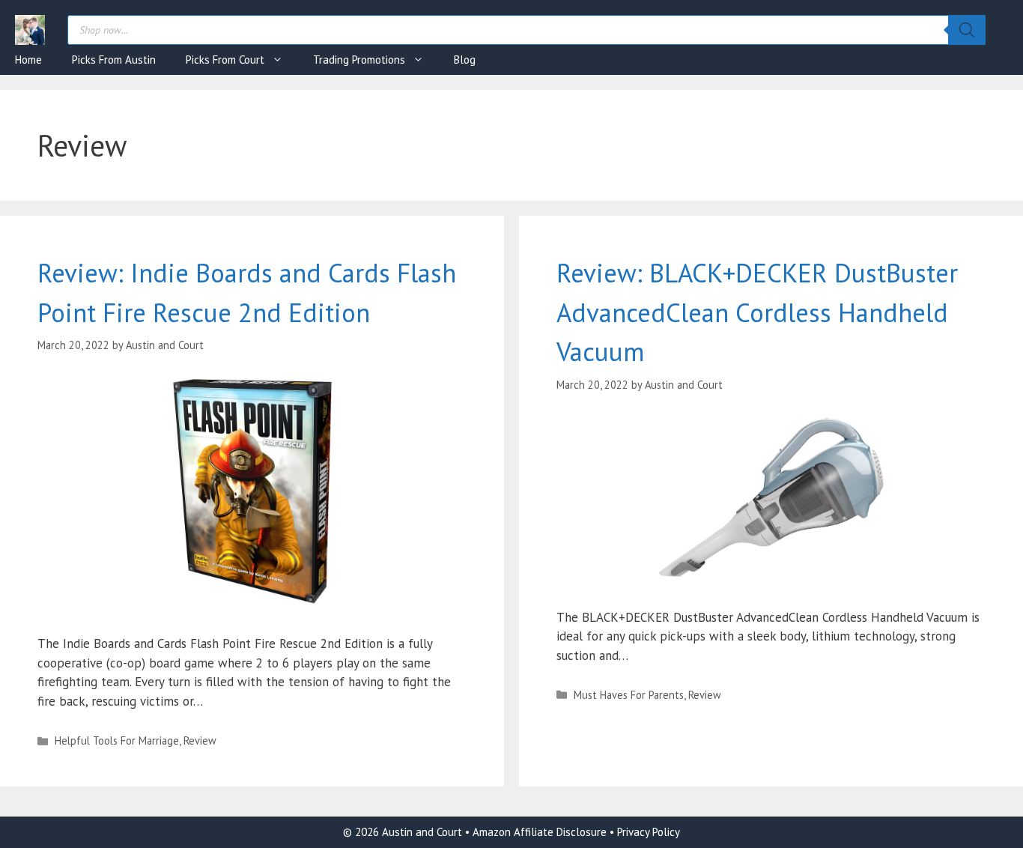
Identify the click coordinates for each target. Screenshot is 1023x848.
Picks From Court (225, 59)
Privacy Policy (648, 832)
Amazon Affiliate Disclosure (541, 832)
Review (199, 740)
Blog (465, 59)
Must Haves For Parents (629, 695)
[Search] (967, 30)
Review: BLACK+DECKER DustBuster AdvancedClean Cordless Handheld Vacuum (757, 312)
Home (28, 59)
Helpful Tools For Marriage (117, 740)
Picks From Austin (114, 59)
